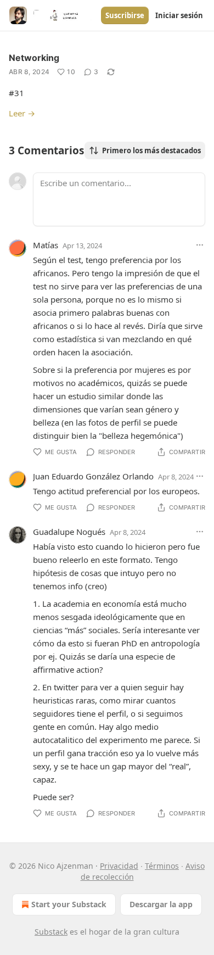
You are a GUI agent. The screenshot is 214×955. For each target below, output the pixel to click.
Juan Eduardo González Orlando (93, 476)
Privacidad (119, 866)
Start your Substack (68, 904)
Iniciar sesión (179, 15)
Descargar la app (161, 904)
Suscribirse (124, 15)
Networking (34, 57)
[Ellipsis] (200, 245)
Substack (51, 931)
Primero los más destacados (151, 150)
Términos (162, 866)
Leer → (22, 113)
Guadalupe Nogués (69, 531)
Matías (45, 244)
